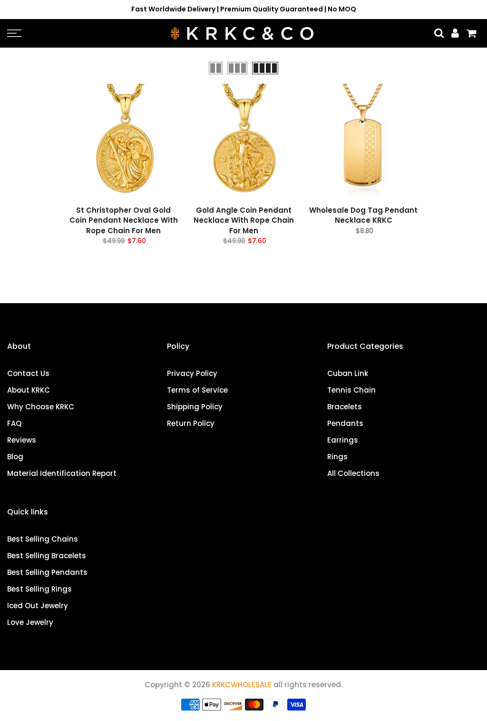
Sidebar (465, 67)
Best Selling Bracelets (46, 556)
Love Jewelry (30, 622)
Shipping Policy (195, 407)
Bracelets (344, 407)
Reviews (21, 440)
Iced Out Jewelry (37, 606)
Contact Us (28, 373)
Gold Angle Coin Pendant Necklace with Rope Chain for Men (244, 220)
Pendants (345, 423)
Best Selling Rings (39, 589)
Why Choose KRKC (40, 407)
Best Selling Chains (42, 539)
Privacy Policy (192, 373)
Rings (337, 457)
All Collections (353, 473)
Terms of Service (197, 390)
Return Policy (190, 423)
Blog (15, 457)
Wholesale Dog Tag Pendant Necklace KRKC (363, 215)
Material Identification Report (62, 473)
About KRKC (28, 390)
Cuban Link (347, 373)
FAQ (14, 423)
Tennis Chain (351, 390)
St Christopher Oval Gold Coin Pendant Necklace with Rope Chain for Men (123, 220)
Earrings (342, 440)
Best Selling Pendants (47, 572)
